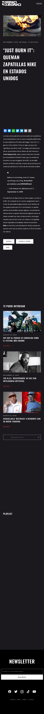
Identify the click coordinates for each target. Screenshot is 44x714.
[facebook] (10, 692)
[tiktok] (28, 692)
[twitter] (16, 692)
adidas (9, 241)
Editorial (23, 42)
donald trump (24, 241)
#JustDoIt (28, 181)
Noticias (34, 42)
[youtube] (34, 692)
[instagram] (22, 692)
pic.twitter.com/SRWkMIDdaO (19, 184)
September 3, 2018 (15, 192)
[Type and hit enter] (38, 437)
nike (7, 247)
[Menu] (36, 3)
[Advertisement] (22, 105)
